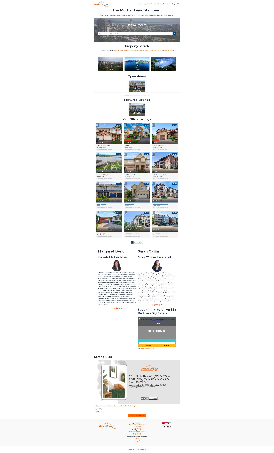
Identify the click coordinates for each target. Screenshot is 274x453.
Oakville (140, 50)
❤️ (178, 4)
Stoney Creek (123, 50)
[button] (160, 4)
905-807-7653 (137, 426)
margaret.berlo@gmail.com (138, 425)
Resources (165, 4)
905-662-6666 (137, 428)
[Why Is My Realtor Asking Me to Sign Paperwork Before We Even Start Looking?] (138, 382)
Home (139, 4)
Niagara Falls (154, 50)
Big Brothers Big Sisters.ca (147, 348)
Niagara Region (167, 50)
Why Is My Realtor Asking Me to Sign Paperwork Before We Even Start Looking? (116, 406)
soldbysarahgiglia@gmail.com (137, 431)
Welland (160, 50)
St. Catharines (146, 50)
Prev (128, 86)
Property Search (148, 4)
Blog (173, 4)
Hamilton (116, 50)
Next (146, 86)
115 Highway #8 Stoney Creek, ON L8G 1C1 (137, 440)
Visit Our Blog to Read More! (137, 415)
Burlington (135, 50)
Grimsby (129, 50)
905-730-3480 (137, 433)
